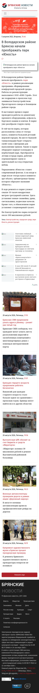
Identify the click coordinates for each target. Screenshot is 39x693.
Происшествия (29, 601)
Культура (20, 610)
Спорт (30, 610)
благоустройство (12, 220)
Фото (27, 614)
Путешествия (8, 614)
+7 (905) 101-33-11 (12, 671)
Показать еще (19, 575)
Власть (5, 601)
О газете (6, 618)
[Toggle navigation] (5, 13)
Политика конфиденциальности (15, 623)
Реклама (16, 618)
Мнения (18, 605)
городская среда (25, 220)
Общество (16, 601)
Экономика (7, 605)
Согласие (6, 627)
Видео (19, 614)
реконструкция (13, 222)
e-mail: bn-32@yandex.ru (27, 673)
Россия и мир (8, 610)
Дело (27, 605)
